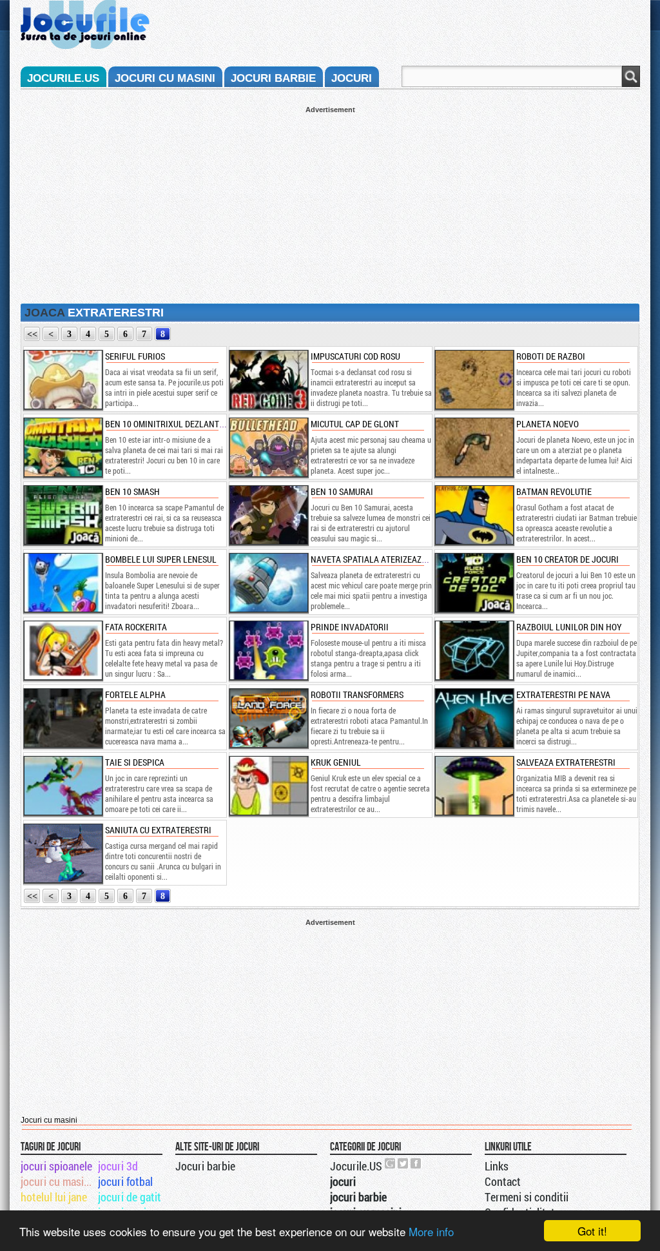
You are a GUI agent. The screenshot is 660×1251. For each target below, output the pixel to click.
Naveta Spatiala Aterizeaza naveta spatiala (404, 559)
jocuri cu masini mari (58, 1181)
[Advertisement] (330, 203)
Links (497, 1166)
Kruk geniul (336, 762)
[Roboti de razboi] (473, 379)
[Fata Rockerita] (62, 650)
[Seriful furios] (62, 379)
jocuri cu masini (165, 78)
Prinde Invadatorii (350, 627)
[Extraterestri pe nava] (473, 718)
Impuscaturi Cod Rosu (355, 356)
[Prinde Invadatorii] (268, 650)
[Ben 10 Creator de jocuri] (473, 582)
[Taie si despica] (62, 785)
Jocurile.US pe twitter (403, 1163)
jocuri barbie (273, 78)
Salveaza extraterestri (566, 762)
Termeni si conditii (526, 1197)
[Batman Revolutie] (473, 515)
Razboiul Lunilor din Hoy (569, 627)
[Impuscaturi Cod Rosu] (268, 379)
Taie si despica (134, 762)
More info (431, 1231)
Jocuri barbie (205, 1166)
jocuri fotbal (125, 1181)
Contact (503, 1181)
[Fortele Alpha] (62, 718)
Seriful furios (135, 356)
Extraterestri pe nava (563, 694)
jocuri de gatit (129, 1197)
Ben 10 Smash (132, 491)
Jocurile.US (356, 1166)
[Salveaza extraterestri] (473, 785)
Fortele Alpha (135, 694)
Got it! (592, 1231)
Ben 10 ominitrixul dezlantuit (168, 424)
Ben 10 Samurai (342, 491)
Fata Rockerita (136, 627)
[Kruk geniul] (268, 785)
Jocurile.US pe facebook (416, 1163)
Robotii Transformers (357, 694)
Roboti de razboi (550, 356)
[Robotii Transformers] (268, 718)
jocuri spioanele (56, 1166)
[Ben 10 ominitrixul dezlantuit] (62, 447)
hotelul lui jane (54, 1197)
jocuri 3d (118, 1166)
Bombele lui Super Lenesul (161, 559)
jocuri (351, 78)
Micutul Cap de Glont (355, 424)
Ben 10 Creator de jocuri (567, 559)
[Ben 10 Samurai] (268, 515)
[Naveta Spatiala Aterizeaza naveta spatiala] (268, 582)
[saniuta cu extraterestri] (62, 853)
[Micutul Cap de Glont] (268, 447)
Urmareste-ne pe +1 (390, 1163)
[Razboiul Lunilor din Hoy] (473, 650)
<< (32, 334)
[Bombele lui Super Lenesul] (62, 582)
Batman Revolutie (554, 491)
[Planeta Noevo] (473, 447)
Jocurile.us (63, 78)
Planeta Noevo (547, 424)
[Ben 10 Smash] (62, 515)
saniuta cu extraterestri (158, 830)
